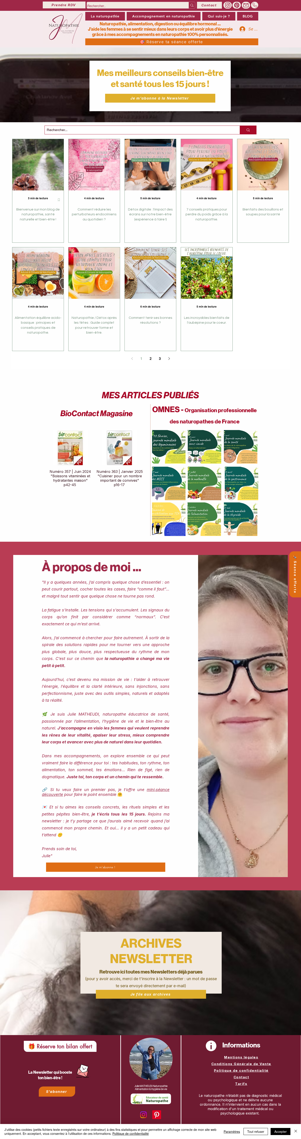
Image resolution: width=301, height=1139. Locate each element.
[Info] (211, 1046)
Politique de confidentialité (241, 1070)
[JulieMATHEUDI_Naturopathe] (236, 5)
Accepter (280, 1131)
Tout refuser (255, 1131)
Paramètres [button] (232, 1131)
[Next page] (169, 359)
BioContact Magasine (96, 413)
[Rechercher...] (192, 5)
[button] (164, 16)
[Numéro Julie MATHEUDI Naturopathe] (254, 5)
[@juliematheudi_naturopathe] (227, 5)
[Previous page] (132, 359)
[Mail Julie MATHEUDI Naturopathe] (246, 5)
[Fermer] (295, 1131)
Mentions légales (241, 1057)
